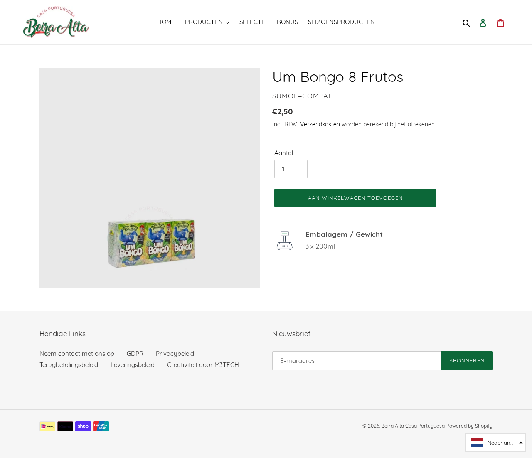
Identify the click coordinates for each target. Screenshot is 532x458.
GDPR (135, 353)
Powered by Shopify (469, 426)
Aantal (283, 153)
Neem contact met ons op (76, 353)
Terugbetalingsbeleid (68, 365)
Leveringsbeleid (133, 365)
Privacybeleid (175, 353)
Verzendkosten (320, 124)
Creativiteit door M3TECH (203, 365)
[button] (496, 442)
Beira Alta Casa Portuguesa (413, 426)
